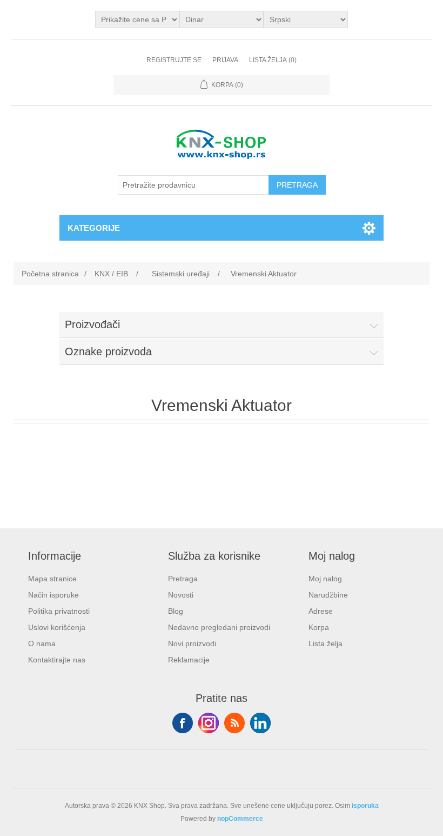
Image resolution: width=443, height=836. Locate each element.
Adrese (320, 611)
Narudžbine (328, 594)
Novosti (180, 594)
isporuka (365, 806)
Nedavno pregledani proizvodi (219, 627)
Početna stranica (50, 273)
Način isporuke (53, 594)
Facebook (182, 723)
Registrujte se (174, 60)
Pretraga (183, 578)
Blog (175, 611)
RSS (234, 723)
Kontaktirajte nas (56, 659)
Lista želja (325, 643)
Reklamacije (189, 659)
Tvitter (208, 723)
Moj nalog (325, 578)
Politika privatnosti (59, 611)
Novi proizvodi (192, 643)
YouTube (260, 723)
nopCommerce (240, 818)
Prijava (225, 60)
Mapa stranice (52, 578)
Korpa (318, 627)
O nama (42, 643)
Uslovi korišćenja (56, 627)
